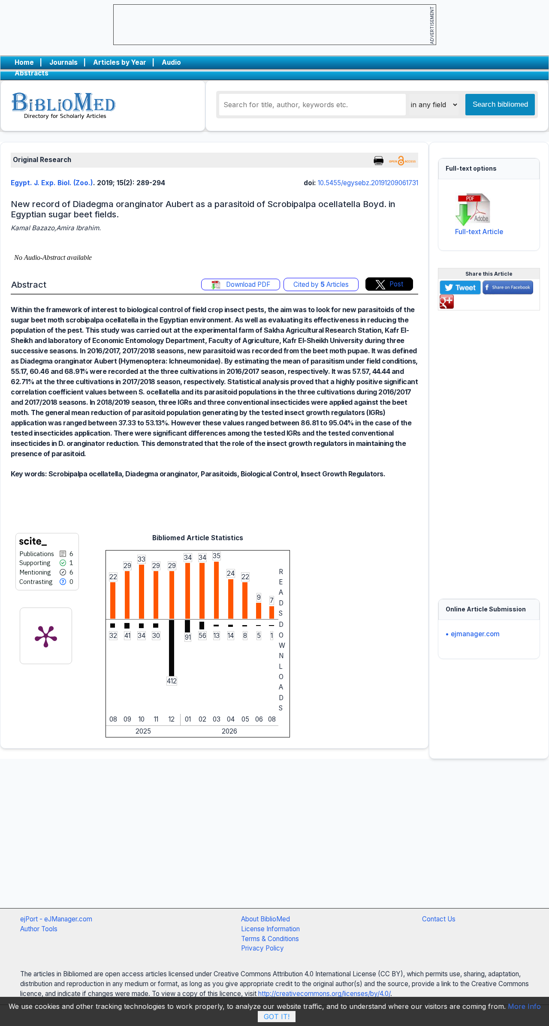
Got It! (277, 1016)
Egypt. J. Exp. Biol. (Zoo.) (52, 183)
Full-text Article (479, 232)
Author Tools (38, 929)
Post (396, 284)
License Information (270, 929)
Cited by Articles (321, 284)
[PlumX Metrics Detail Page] (46, 636)
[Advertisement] (489, 449)
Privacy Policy (262, 948)
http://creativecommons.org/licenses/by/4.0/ (324, 994)
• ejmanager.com (472, 634)
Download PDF (247, 284)
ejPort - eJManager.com (56, 919)
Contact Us (438, 919)
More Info (524, 1006)
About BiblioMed (265, 919)
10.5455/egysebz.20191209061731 (368, 183)
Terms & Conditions (270, 939)
